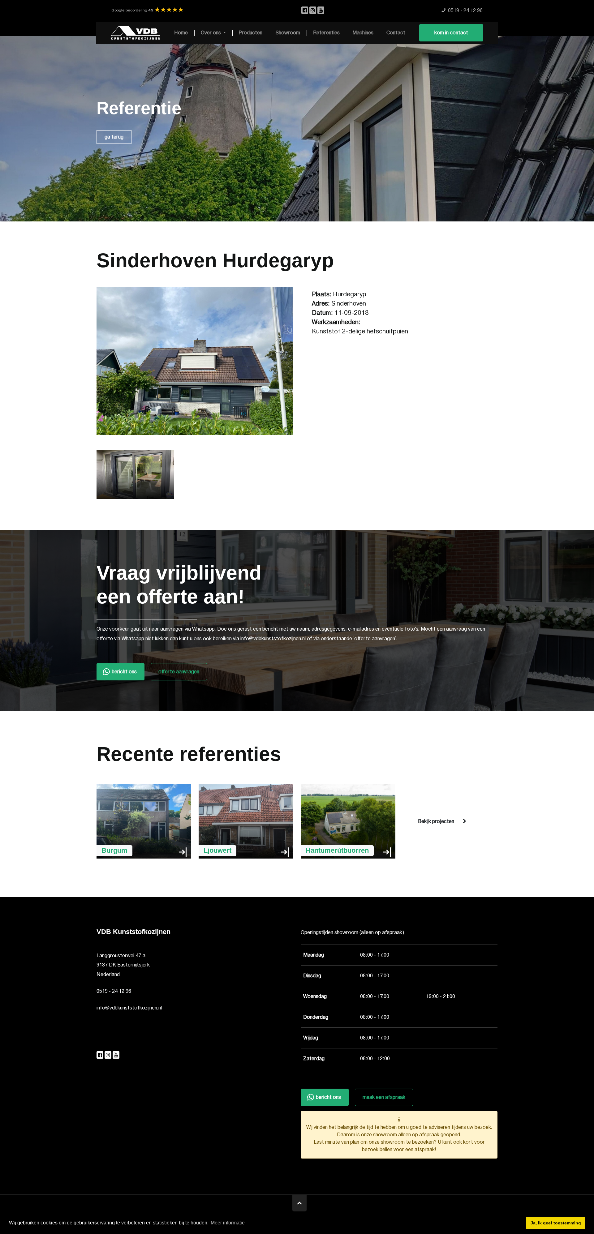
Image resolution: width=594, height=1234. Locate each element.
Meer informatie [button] (228, 1222)
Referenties (326, 32)
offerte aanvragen (178, 671)
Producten (250, 32)
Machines (362, 32)
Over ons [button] (211, 32)
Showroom (287, 32)
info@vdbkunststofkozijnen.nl (129, 1008)
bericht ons (124, 671)
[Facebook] (305, 10)
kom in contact (451, 32)
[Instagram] (313, 10)
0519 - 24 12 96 (114, 991)
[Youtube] (320, 10)
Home (181, 32)
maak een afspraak (384, 1097)
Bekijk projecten (436, 821)
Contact (395, 32)
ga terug (114, 137)
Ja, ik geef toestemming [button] (556, 1222)
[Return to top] (299, 1203)
